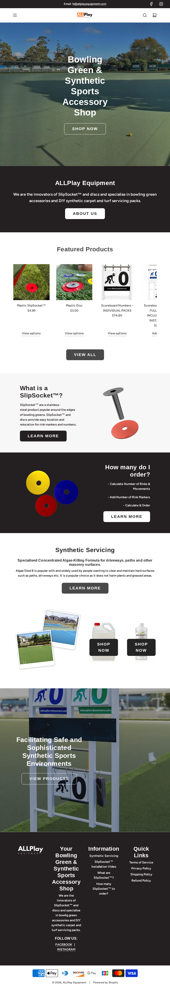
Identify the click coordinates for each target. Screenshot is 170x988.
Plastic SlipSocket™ (31, 305)
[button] (21, 300)
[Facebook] (151, 4)
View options (31, 333)
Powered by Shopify (105, 982)
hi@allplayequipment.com (89, 4)
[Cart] (154, 15)
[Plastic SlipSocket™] (31, 282)
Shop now (85, 129)
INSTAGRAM (66, 949)
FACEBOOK (63, 944)
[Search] (145, 15)
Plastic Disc (74, 305)
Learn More (43, 436)
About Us (85, 213)
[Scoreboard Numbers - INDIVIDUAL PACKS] (117, 282)
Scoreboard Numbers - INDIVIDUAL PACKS (117, 308)
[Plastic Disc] (74, 282)
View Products (49, 778)
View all (85, 354)
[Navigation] (15, 15)
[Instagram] (161, 4)
